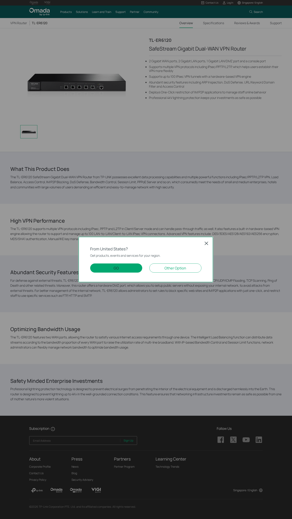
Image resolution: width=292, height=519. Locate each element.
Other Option (175, 268)
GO (116, 268)
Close (206, 243)
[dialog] (146, 259)
